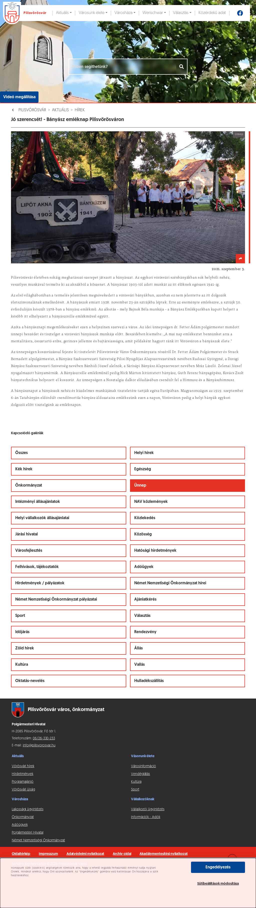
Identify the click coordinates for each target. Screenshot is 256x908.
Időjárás (22, 632)
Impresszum (48, 854)
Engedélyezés (218, 867)
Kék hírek (23, 469)
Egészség (142, 469)
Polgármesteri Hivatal (28, 833)
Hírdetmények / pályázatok (39, 583)
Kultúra (21, 665)
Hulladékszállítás (149, 681)
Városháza (123, 13)
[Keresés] (182, 67)
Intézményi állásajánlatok (37, 502)
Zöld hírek (24, 648)
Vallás (139, 665)
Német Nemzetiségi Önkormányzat (38, 840)
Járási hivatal (26, 534)
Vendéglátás (140, 774)
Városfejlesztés (28, 551)
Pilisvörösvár (32, 110)
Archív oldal (122, 854)
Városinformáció (143, 766)
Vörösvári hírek (23, 766)
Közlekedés (144, 518)
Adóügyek (144, 567)
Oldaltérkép (21, 854)
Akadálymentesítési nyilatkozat (164, 854)
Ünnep (140, 486)
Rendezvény (145, 632)
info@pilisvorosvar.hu (39, 745)
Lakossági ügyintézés (28, 809)
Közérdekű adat (212, 13)
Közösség (143, 534)
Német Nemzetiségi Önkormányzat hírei (170, 583)
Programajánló (23, 782)
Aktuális (62, 13)
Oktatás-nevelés (29, 681)
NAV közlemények (151, 502)
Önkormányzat (28, 486)
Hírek (80, 110)
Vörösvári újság (23, 789)
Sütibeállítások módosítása (218, 884)
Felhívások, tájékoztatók (37, 567)
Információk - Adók (145, 817)
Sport (20, 616)
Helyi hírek (144, 453)
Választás (180, 13)
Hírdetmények (22, 774)
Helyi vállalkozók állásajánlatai (42, 518)
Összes (21, 453)
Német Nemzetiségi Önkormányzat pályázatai (56, 600)
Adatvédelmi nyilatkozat (85, 854)
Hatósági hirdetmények (155, 551)
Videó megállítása (19, 97)
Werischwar (152, 13)
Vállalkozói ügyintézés (147, 809)
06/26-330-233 (44, 738)
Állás (138, 648)
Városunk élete (91, 13)
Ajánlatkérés (145, 600)
